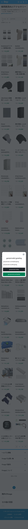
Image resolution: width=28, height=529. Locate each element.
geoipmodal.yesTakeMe (14, 274)
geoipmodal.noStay (14, 269)
